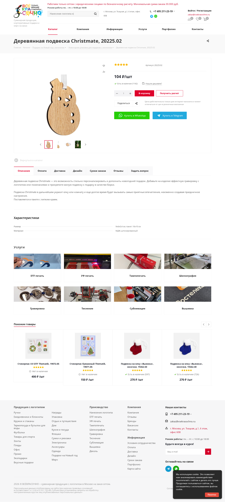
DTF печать (37, 275)
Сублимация (137, 308)
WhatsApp (176, 469)
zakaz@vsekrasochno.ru (199, 14)
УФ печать (87, 275)
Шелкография (187, 275)
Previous (41, 144)
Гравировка (37, 308)
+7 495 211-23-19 (163, 11)
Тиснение (87, 308)
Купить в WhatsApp (135, 115)
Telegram (168, 469)
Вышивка (188, 308)
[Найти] (95, 14)
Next (85, 144)
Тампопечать (137, 275)
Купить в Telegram (173, 115)
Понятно (212, 495)
